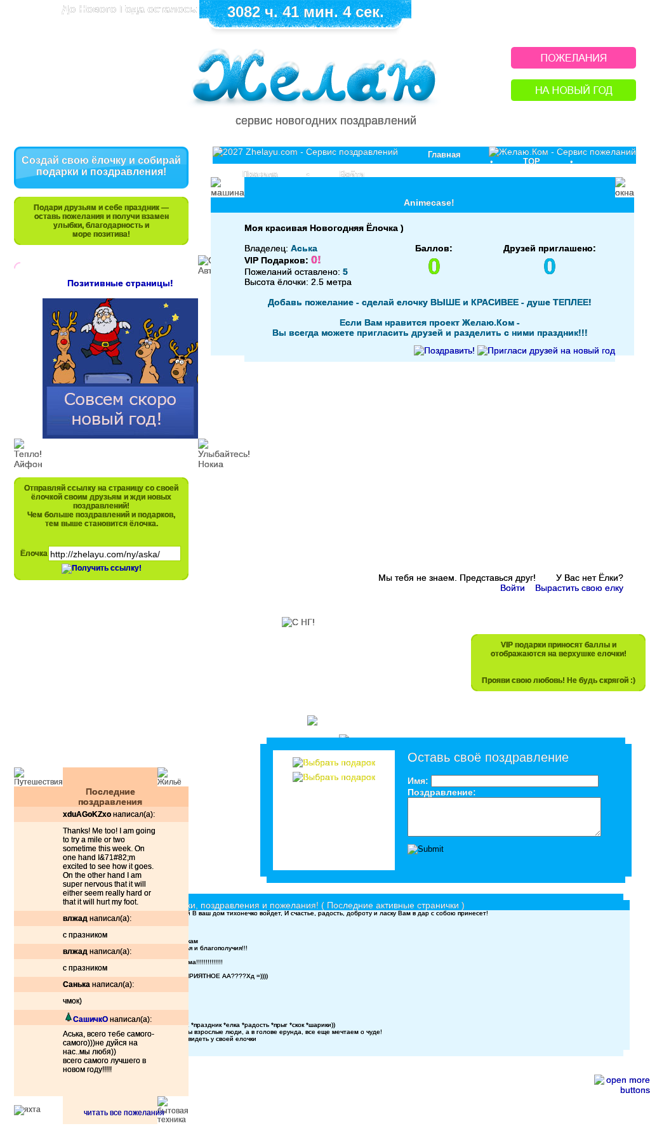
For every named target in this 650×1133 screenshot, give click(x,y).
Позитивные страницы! (120, 283)
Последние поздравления (110, 796)
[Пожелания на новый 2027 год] (573, 65)
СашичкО (90, 1019)
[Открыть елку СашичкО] (68, 1019)
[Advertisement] (95, 679)
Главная (444, 154)
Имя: (418, 781)
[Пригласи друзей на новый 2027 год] (546, 350)
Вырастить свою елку (579, 588)
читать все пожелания (124, 1112)
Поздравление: (442, 792)
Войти (352, 174)
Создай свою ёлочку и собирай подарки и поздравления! (101, 166)
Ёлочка (34, 553)
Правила (259, 174)
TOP (531, 161)
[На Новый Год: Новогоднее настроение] (573, 97)
